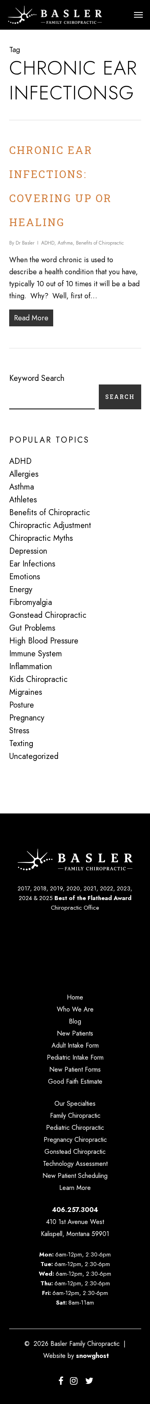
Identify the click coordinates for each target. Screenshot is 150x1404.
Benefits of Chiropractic (100, 243)
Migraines (25, 692)
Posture (21, 705)
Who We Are (75, 1009)
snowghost (92, 1355)
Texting (21, 744)
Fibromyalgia (30, 602)
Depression (28, 551)
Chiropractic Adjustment (50, 525)
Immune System (35, 654)
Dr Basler (25, 243)
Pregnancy (26, 718)
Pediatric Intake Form (75, 1057)
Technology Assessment (75, 1163)
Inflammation (30, 667)
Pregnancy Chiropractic (75, 1139)
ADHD (47, 243)
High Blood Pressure (43, 641)
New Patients (75, 1033)
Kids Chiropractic (38, 679)
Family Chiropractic (75, 1115)
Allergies (23, 474)
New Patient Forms (75, 1069)
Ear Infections (32, 564)
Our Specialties (75, 1103)
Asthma (65, 243)
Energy (20, 590)
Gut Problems (32, 628)
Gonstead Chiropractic (47, 615)
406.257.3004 (75, 1209)
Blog (75, 1021)
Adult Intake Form (75, 1045)
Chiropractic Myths (41, 538)
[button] (138, 15)
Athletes (23, 500)
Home (75, 997)
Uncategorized (33, 756)
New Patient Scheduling (75, 1175)
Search (120, 397)
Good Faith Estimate (75, 1081)
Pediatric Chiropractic (75, 1127)
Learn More (75, 1187)
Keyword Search (36, 378)
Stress (19, 731)
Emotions (24, 577)
